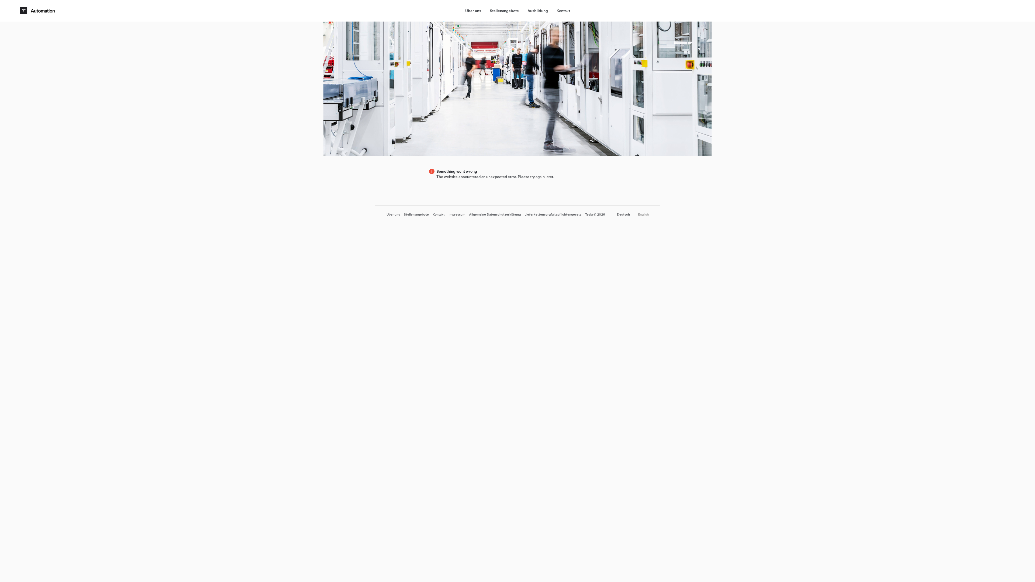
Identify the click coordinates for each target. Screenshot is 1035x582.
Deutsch (623, 214)
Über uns (473, 11)
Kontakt (563, 11)
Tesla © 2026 (595, 214)
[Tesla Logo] (38, 11)
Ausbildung (537, 11)
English (643, 214)
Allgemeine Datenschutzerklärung (495, 214)
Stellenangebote (504, 11)
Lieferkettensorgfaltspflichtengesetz (553, 214)
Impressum (456, 214)
